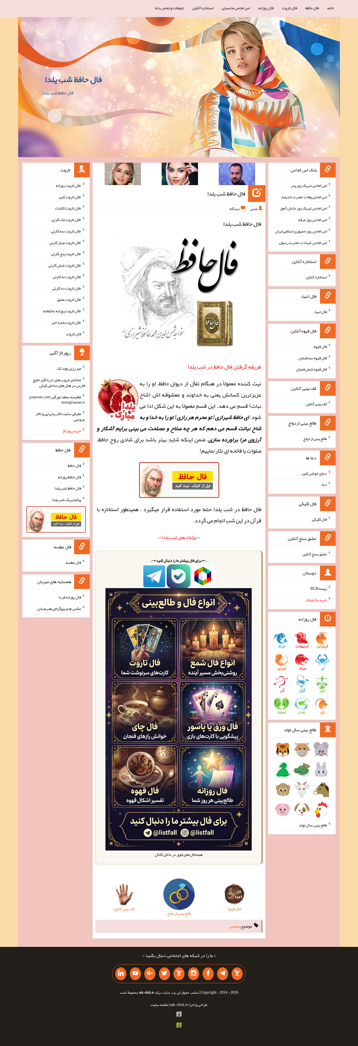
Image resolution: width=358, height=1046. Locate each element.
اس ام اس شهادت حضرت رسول (303, 242)
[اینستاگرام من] (193, 973)
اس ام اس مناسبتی (236, 8)
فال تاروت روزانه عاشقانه (62, 311)
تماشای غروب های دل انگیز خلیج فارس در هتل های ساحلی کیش (59, 382)
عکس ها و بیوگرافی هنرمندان (59, 608)
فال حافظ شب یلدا (73, 79)
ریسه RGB (318, 588)
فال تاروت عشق (69, 299)
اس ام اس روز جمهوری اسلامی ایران (301, 231)
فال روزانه (266, 8)
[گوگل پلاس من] (150, 973)
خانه (330, 8)
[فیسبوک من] (208, 973)
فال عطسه (73, 562)
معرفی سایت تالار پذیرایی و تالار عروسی (60, 416)
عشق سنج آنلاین (314, 554)
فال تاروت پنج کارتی (66, 254)
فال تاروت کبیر (69, 197)
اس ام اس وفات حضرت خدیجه (304, 197)
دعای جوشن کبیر (314, 473)
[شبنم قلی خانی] (123, 175)
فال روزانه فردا (69, 597)
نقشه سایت (159, 1004)
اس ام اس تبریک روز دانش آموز (303, 208)
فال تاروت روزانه (68, 185)
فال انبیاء (320, 312)
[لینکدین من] (120, 973)
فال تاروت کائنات (68, 208)
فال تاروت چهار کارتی (65, 242)
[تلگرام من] (222, 973)
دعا (324, 484)
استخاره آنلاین (202, 8)
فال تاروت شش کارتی (64, 265)
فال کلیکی (319, 519)
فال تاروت (289, 8)
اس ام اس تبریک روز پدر (309, 185)
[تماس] (179, 973)
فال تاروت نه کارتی (67, 277)
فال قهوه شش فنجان (311, 369)
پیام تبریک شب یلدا (66, 500)
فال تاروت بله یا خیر (66, 322)
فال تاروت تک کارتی (66, 219)
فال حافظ (312, 8)
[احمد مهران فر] (237, 175)
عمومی (235, 926)
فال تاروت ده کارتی (66, 288)
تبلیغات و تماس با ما (169, 8)
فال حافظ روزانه (69, 477)
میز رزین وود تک (69, 368)
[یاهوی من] (237, 973)
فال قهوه (320, 346)
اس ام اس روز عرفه (312, 219)
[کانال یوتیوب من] (135, 973)
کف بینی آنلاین (316, 404)
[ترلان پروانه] (180, 175)
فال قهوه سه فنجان (312, 358)
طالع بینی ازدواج (315, 438)
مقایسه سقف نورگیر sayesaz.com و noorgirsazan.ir (57, 399)
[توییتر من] (164, 973)
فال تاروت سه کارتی (66, 231)
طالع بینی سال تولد (313, 825)
